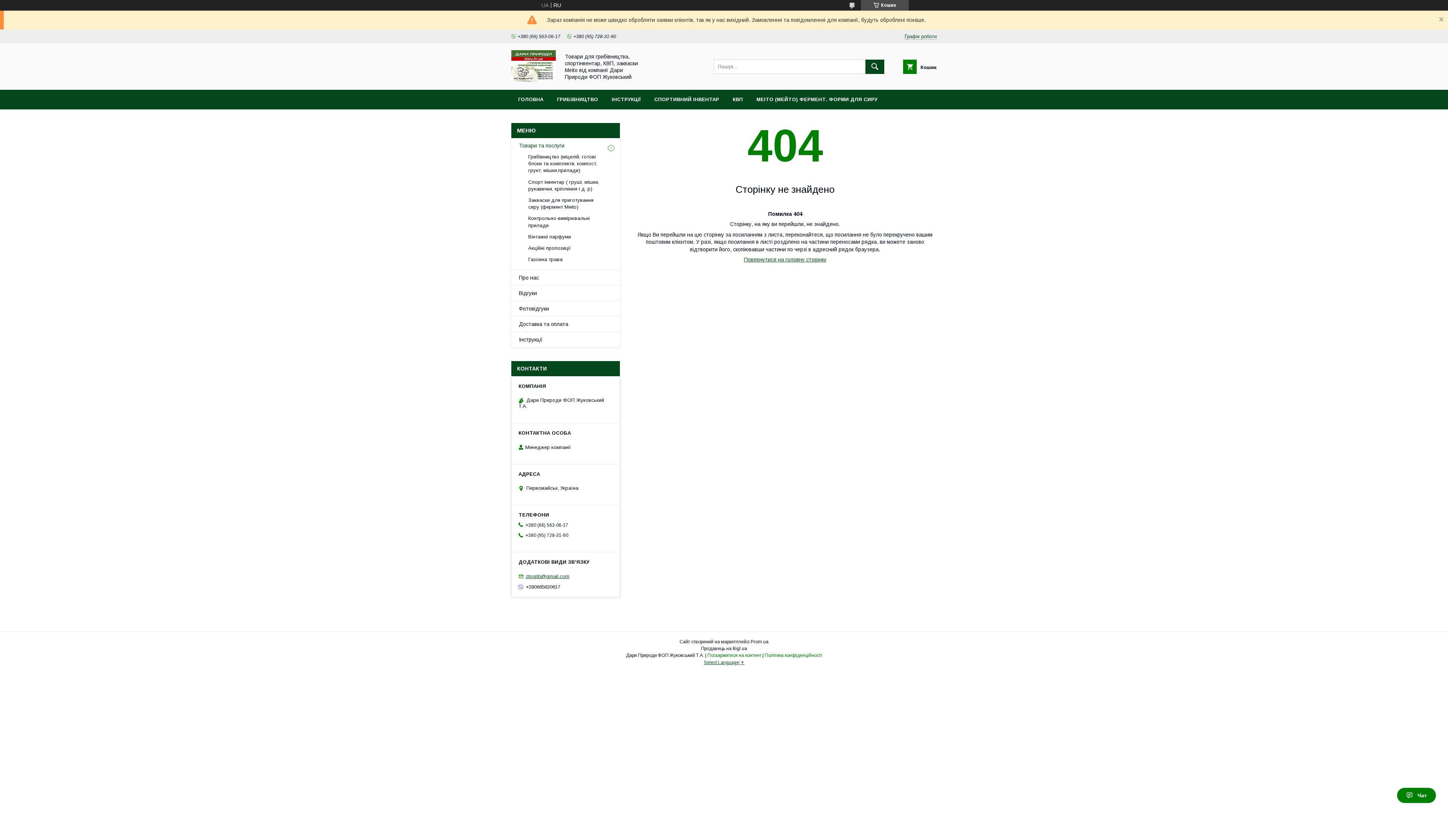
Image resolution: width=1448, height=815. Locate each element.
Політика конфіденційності (793, 655)
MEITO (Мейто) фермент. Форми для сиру (816, 99)
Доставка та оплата (543, 324)
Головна (530, 99)
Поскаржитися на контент (734, 655)
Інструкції (626, 99)
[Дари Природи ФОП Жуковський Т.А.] (533, 80)
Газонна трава (545, 259)
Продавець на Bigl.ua (724, 648)
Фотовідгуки (534, 309)
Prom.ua (759, 641)
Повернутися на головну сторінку (785, 260)
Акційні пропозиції (549, 248)
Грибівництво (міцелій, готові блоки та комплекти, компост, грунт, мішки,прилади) (562, 163)
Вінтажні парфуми (549, 237)
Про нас (529, 278)
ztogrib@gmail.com (547, 576)
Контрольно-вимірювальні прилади (559, 221)
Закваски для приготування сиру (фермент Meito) (561, 203)
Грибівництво (577, 99)
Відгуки (528, 293)
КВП (738, 99)
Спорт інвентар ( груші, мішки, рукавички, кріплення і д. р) (563, 185)
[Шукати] (874, 67)
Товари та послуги (541, 146)
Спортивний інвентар (686, 99)
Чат (1422, 795)
